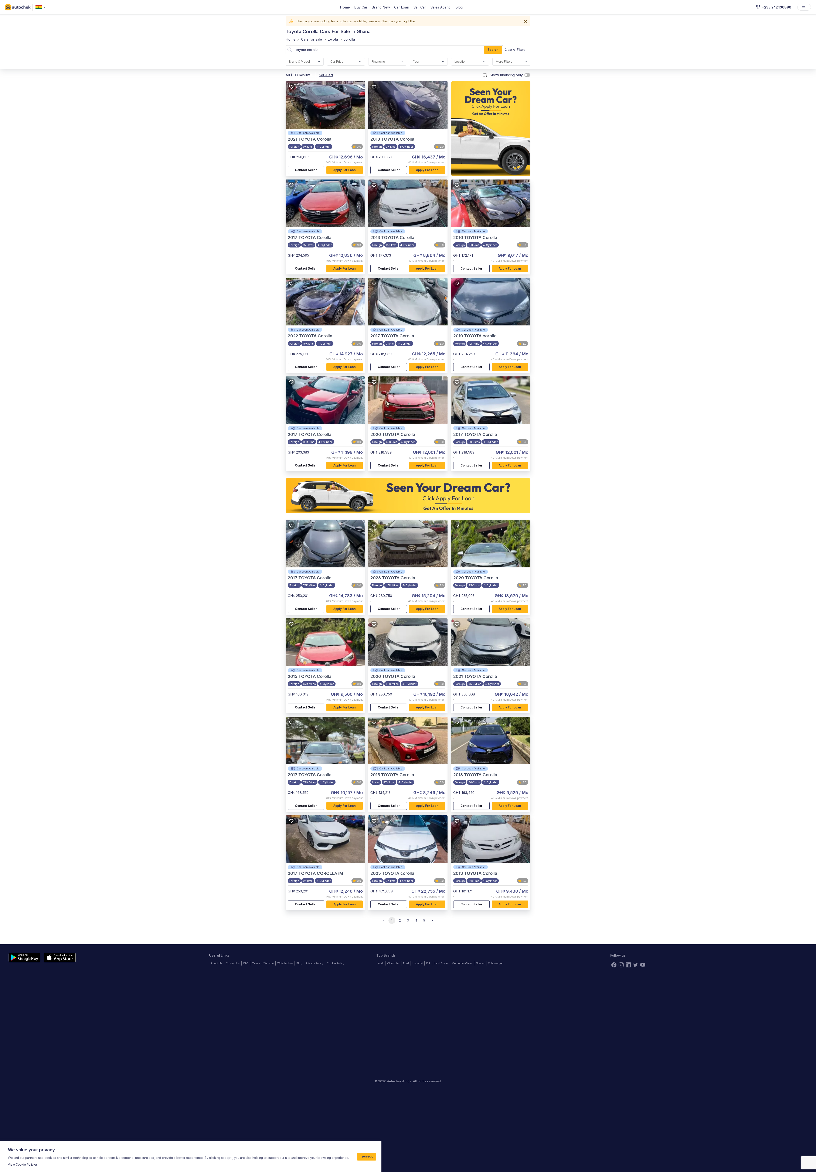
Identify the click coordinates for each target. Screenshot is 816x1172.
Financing (378, 61)
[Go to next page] (432, 920)
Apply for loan (344, 170)
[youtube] (642, 964)
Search (493, 49)
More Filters (504, 61)
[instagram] (621, 964)
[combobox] (41, 7)
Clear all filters (515, 49)
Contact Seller (306, 170)
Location (460, 61)
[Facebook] (614, 964)
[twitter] (635, 964)
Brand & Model (299, 61)
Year (416, 61)
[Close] (525, 21)
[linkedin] (628, 964)
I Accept (366, 1156)
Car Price (336, 61)
